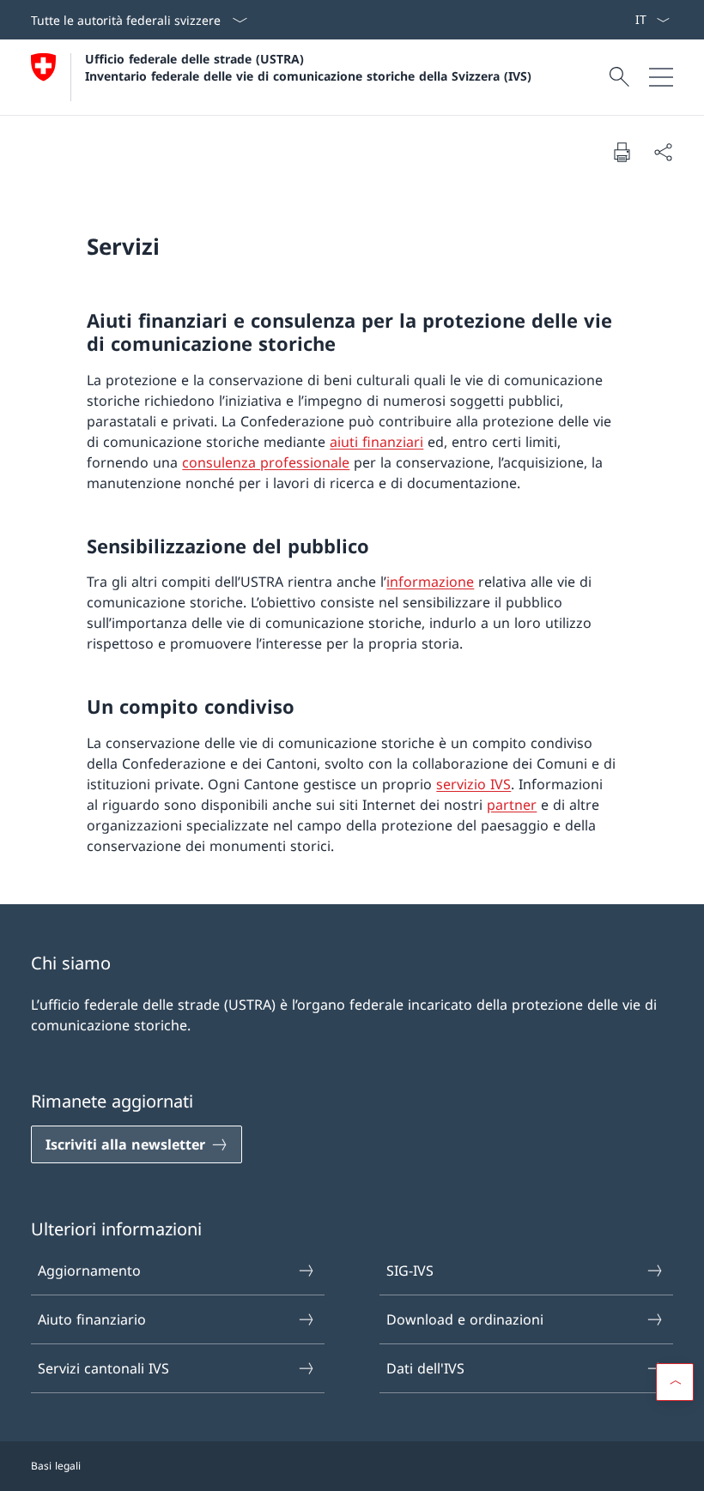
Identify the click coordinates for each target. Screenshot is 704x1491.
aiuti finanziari (376, 441)
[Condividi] (662, 152)
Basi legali (56, 1465)
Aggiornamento (89, 1270)
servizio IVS (473, 784)
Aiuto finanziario (92, 1319)
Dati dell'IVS (425, 1368)
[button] (675, 1382)
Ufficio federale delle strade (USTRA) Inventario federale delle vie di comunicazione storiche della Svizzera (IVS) (308, 67)
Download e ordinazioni (464, 1319)
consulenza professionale (265, 462)
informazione (430, 581)
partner (512, 804)
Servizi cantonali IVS (103, 1368)
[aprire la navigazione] (661, 77)
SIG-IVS (410, 1270)
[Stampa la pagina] (621, 152)
